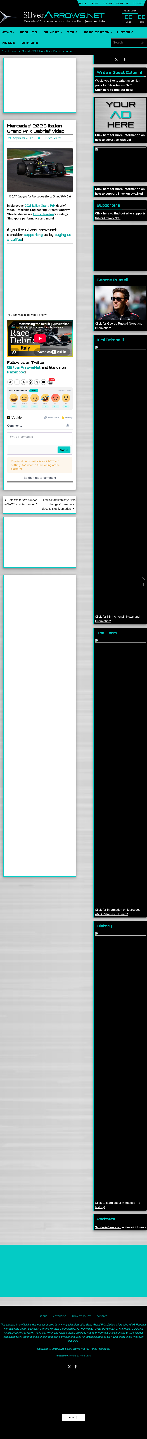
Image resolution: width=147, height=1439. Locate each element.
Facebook (16, 371)
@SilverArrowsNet (24, 366)
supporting (33, 234)
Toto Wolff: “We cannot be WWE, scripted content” (20, 501)
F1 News (12, 51)
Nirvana (72, 1355)
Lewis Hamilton (43, 213)
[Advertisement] (40, 85)
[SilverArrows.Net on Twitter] (143, 578)
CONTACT (138, 3)
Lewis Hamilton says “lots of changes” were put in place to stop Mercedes (58, 503)
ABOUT (94, 3)
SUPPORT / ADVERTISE (116, 3)
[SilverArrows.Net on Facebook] (143, 584)
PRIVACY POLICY (81, 1316)
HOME (82, 3)
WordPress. (85, 1355)
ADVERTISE (59, 1316)
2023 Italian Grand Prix (40, 204)
